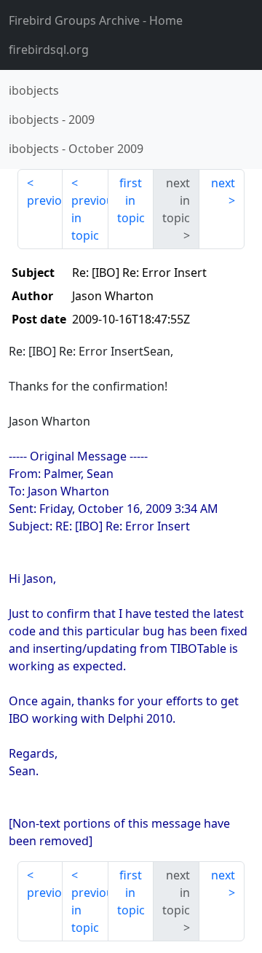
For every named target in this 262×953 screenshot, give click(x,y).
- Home (96, 20)
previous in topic (89, 217)
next (223, 183)
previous (45, 200)
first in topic (131, 200)
